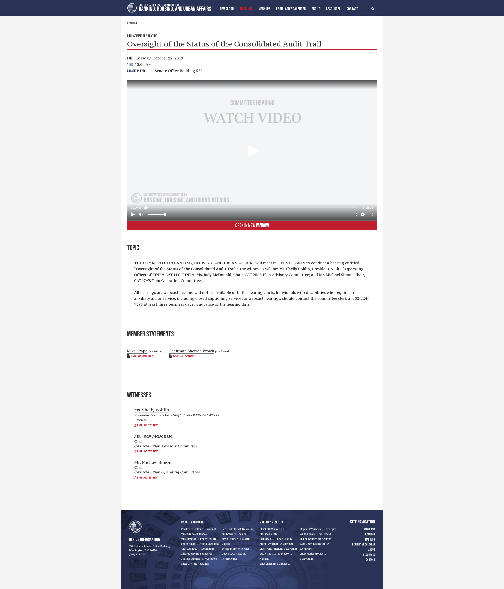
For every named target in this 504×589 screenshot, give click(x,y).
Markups (370, 540)
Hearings (246, 8)
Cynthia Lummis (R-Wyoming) (199, 558)
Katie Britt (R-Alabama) (195, 563)
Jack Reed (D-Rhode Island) (275, 538)
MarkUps (264, 8)
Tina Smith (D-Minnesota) (275, 563)
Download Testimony (147, 425)
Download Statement (142, 356)
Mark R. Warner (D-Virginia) (276, 543)
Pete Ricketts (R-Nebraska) (237, 529)
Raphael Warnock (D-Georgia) (318, 529)
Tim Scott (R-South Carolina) (198, 529)
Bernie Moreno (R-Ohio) (236, 548)
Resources (333, 8)
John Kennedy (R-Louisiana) (197, 548)
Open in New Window (252, 226)
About (316, 8)
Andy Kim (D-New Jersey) (315, 533)
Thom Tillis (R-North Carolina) (200, 543)
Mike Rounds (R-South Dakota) (199, 538)
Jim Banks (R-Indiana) (234, 533)
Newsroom (227, 8)
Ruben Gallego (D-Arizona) (316, 538)
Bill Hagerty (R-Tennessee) (197, 553)
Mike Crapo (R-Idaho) (194, 533)
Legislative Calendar (291, 8)
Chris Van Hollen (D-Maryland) (278, 548)
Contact (352, 8)
